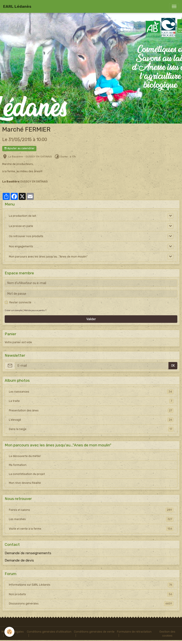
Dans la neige (90, 429)
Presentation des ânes (90, 410)
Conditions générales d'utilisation (49, 631)
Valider (91, 319)
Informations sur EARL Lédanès (90, 584)
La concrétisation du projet (27, 474)
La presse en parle (21, 226)
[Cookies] (9, 632)
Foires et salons (90, 509)
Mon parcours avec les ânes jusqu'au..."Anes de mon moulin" (48, 256)
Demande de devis (19, 560)
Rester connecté (20, 302)
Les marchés (90, 519)
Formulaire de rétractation (134, 631)
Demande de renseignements (28, 553)
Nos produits (90, 594)
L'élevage (90, 419)
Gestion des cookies (167, 633)
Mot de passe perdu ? (35, 310)
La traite (90, 401)
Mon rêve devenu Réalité (25, 482)
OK (173, 366)
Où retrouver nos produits (26, 236)
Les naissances (90, 391)
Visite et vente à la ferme (90, 528)
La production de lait (22, 215)
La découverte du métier (25, 456)
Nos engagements (21, 246)
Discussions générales (90, 603)
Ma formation (17, 465)
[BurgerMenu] (174, 6)
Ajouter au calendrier (21, 148)
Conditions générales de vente (94, 631)
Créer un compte (13, 310)
